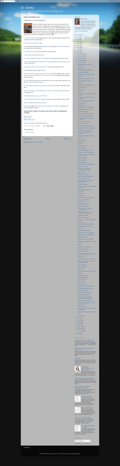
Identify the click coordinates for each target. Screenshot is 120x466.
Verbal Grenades (81, 266)
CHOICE (79, 76)
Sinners (79, 244)
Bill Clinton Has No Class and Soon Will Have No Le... (86, 155)
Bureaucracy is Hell (82, 251)
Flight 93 (79, 228)
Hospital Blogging (81, 162)
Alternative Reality (82, 160)
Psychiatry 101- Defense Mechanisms (84, 340)
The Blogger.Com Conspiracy (85, 130)
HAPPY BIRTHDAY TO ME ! (84, 81)
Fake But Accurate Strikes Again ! (86, 85)
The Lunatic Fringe (82, 166)
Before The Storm (82, 264)
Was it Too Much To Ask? (83, 178)
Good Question (81, 105)
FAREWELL (78, 358)
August (80, 315)
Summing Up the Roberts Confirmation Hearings (84, 169)
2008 (77, 45)
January (80, 331)
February (80, 328)
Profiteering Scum (82, 306)
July (79, 318)
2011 (77, 39)
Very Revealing (81, 103)
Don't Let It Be (81, 172)
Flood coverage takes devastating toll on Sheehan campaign (42, 90)
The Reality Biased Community (85, 288)
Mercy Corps (27, 118)
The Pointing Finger (82, 215)
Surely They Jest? (82, 279)
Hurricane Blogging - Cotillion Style (86, 271)
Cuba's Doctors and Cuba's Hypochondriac (84, 209)
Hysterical (80, 83)
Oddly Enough (81, 68)
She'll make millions (30, 55)
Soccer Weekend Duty (83, 295)
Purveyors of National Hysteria (85, 116)
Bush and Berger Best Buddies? (85, 224)
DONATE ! (80, 273)
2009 (77, 43)
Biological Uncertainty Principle (85, 239)
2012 (77, 37)
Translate (86, 443)
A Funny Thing (81, 62)
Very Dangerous (81, 257)
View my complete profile (81, 31)
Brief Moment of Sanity (83, 204)
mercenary (43, 85)
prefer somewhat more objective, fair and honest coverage (39, 75)
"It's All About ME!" (82, 87)
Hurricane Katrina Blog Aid (84, 292)
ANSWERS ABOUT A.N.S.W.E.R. (85, 109)
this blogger (27, 48)
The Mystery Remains (83, 249)
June (79, 320)
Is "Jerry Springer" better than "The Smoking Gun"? (39, 58)
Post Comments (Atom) (37, 142)
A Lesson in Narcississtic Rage (82, 417)
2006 (77, 50)
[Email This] (47, 126)
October (80, 58)
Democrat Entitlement (83, 72)
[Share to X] (50, 126)
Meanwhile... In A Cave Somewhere (86, 219)
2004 (77, 333)
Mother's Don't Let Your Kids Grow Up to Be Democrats (86, 254)
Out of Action (80, 193)
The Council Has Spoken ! (84, 247)
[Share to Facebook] (51, 126)
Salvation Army (28, 116)
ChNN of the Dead (82, 237)
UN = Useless (80, 195)
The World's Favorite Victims (84, 150)
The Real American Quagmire (85, 125)
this (42, 70)
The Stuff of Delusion (82, 111)
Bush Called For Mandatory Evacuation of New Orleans (85, 297)
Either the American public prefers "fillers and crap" (39, 73)
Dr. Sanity (27, 7)
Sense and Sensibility (82, 290)
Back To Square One (82, 206)
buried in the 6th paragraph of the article (48, 106)
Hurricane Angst (81, 148)
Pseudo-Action (81, 282)
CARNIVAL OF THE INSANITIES (85, 107)
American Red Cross (29, 119)
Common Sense (81, 202)
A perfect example (30, 51)
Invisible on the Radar (83, 174)
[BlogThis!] (48, 126)
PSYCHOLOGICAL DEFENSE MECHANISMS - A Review (82, 387)
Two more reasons (30, 38)
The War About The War (83, 230)
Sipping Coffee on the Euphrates (85, 74)
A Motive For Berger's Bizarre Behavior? (85, 378)
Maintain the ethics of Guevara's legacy (35, 67)
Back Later (80, 91)
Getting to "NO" (81, 139)
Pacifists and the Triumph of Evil (85, 78)
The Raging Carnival (82, 277)
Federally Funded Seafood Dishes (86, 128)
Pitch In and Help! (82, 284)
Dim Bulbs (80, 222)
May (79, 322)
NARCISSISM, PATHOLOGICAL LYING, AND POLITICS (87, 368)
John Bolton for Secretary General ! (86, 259)
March (79, 326)
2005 (77, 52)
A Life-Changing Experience (84, 226)
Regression (80, 269)
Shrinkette (42, 99)
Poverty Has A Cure (82, 145)
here (28, 123)
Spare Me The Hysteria (83, 121)
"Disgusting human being (32, 85)
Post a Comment (30, 132)
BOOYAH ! (80, 143)
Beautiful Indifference (86, 407)
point (47, 46)
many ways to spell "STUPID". (39, 96)
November (81, 56)
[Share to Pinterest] (53, 126)
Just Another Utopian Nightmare (85, 100)
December (81, 54)
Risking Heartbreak (82, 184)
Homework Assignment (83, 199)
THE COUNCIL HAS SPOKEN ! (85, 70)
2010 (77, 41)
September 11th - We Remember (86, 232)
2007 (77, 47)
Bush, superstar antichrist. (32, 43)
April (79, 324)
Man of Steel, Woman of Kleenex (34, 82)
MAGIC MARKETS (82, 123)
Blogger (78, 453)
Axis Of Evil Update (82, 158)
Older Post (67, 139)
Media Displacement (82, 275)
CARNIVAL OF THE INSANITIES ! (86, 164)
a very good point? (63, 46)
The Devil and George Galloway (85, 197)
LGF (45, 102)
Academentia (80, 89)
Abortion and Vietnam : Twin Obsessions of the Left (84, 212)
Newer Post (28, 139)
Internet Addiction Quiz (32, 99)
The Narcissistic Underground (85, 300)
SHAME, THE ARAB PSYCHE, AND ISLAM (87, 397)
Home (48, 139)
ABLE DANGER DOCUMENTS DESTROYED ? (85, 181)
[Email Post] (44, 125)
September (81, 60)
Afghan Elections (81, 141)
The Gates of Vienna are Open (85, 152)
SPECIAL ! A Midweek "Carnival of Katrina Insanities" (86, 262)
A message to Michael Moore (34, 102)
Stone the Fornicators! (83, 217)
